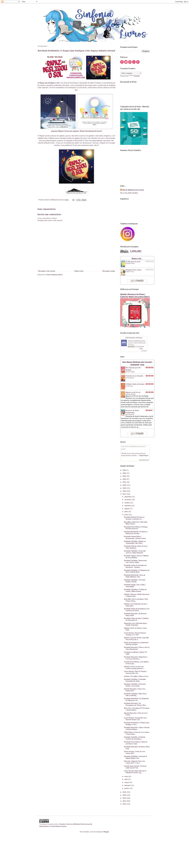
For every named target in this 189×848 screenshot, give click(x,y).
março (126, 782)
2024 (125, 473)
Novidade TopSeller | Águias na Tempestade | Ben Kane (135, 542)
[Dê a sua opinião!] (79, 200)
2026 (125, 470)
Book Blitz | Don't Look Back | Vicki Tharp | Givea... (136, 600)
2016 (125, 792)
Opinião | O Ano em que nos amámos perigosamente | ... (134, 667)
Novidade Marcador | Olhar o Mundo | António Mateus (136, 728)
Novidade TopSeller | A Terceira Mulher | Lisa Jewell (135, 685)
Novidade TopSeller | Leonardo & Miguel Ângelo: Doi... (135, 757)
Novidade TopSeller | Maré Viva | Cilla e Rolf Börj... (135, 694)
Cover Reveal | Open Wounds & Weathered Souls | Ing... (135, 772)
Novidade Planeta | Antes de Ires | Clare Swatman (136, 547)
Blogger (106, 832)
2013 (125, 801)
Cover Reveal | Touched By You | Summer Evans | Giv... (135, 719)
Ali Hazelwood (130, 414)
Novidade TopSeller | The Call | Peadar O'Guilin (134, 581)
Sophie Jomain (131, 263)
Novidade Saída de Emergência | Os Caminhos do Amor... (136, 609)
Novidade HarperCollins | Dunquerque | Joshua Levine (135, 537)
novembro (128, 499)
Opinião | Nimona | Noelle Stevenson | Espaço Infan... (137, 595)
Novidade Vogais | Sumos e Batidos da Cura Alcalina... (136, 556)
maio (126, 776)
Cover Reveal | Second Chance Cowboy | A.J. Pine (135, 634)
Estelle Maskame (131, 394)
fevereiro (127, 785)
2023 (125, 476)
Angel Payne (143, 455)
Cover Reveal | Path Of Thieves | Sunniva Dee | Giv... (135, 672)
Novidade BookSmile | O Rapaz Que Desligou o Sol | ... (136, 723)
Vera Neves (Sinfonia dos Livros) (136, 341)
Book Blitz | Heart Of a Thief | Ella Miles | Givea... (135, 523)
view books (143, 350)
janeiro (127, 788)
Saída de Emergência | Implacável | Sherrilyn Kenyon (136, 643)
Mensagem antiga (108, 271)
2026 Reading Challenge (133, 337)
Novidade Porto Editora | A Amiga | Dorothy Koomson (136, 528)
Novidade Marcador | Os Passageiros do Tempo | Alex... (135, 704)
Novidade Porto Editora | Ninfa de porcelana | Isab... (135, 743)
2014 (125, 798)
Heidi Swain (130, 386)
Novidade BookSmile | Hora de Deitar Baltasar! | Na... (134, 576)
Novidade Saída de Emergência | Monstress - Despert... (135, 566)
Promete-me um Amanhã (134, 376)
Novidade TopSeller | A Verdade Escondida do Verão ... (135, 680)
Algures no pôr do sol (133, 392)
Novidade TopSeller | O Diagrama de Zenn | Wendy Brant (136, 571)
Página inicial (78, 271)
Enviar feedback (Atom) (54, 274)
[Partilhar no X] (81, 200)
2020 (125, 485)
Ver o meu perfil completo (129, 193)
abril (126, 779)
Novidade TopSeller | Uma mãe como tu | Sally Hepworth (135, 552)
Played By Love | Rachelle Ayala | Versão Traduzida (135, 624)
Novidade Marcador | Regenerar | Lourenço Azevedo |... (135, 658)
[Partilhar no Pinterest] (85, 200)
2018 (125, 491)
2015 (125, 795)
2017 (125, 494)
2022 (125, 479)
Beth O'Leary (130, 271)
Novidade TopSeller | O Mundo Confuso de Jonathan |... (134, 738)
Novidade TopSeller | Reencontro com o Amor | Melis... (135, 561)
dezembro (128, 497)
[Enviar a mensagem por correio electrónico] (73, 200)
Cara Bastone (130, 377)
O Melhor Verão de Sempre (135, 384)
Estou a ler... (137, 259)
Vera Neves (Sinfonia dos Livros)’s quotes (133, 447)
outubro (127, 503)
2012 (125, 804)
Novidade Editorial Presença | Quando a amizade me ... (134, 518)
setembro (127, 505)
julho (126, 511)
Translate (136, 76)
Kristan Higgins (131, 371)
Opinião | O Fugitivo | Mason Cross (136, 676)
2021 (125, 482)
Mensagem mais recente (46, 271)
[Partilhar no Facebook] (83, 200)
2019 (125, 488)
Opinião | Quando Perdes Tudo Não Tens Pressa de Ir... (136, 638)
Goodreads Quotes (144, 460)
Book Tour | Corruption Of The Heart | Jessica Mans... (136, 709)
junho (126, 514)
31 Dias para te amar (133, 261)
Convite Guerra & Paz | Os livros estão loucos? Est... (135, 767)
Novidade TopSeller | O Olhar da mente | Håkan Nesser (135, 590)
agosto (127, 508)
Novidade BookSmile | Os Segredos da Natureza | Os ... (136, 699)
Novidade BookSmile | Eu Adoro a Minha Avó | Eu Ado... (135, 532)
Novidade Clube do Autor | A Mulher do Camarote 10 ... (136, 619)
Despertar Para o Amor (134, 270)
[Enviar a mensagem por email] (77, 200)
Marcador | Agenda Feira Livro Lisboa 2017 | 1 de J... (134, 762)
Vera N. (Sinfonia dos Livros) (133, 190)
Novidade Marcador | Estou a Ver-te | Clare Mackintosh (137, 648)
